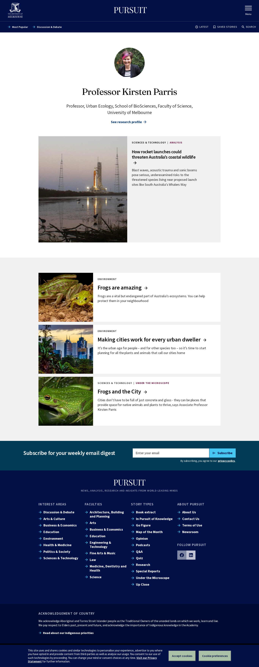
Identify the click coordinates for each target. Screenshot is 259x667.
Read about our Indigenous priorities (68, 633)
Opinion (142, 538)
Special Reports (148, 571)
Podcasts (143, 545)
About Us (189, 512)
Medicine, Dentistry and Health (108, 568)
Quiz (139, 558)
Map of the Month (149, 532)
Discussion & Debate (49, 27)
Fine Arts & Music (102, 553)
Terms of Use (192, 525)
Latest (204, 26)
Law (93, 560)
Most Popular (20, 27)
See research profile (126, 122)
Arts (93, 523)
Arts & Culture (54, 519)
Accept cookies (182, 656)
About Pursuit (190, 504)
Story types (142, 504)
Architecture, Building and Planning (107, 514)
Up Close (142, 584)
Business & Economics (60, 525)
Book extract (146, 512)
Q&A (139, 551)
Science (95, 577)
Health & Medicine (57, 545)
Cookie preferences (215, 656)
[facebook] (181, 555)
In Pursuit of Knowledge (154, 519)
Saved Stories (227, 26)
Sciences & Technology (60, 558)
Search (251, 26)
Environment (53, 538)
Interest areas (52, 504)
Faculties (93, 504)
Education (51, 532)
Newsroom (190, 532)
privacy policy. (226, 460)
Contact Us (190, 519)
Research (143, 564)
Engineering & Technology (100, 544)
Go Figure (143, 525)
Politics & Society (56, 551)
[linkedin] (190, 555)
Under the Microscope (152, 578)
